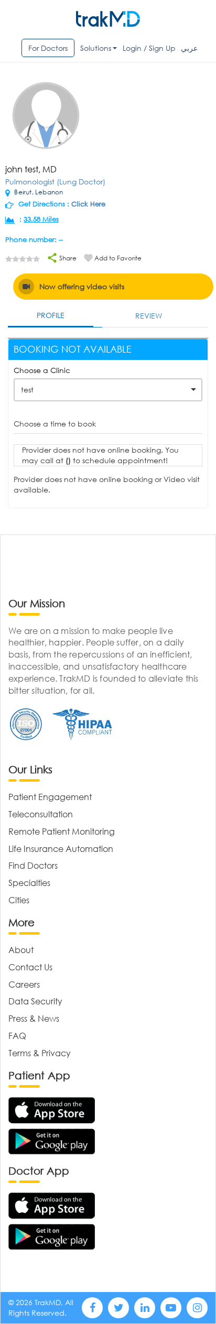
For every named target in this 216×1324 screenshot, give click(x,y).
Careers (24, 984)
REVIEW (148, 316)
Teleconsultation (40, 813)
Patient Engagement (50, 796)
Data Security (35, 1000)
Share (67, 258)
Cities (18, 899)
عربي (189, 48)
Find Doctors (33, 865)
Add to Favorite (118, 258)
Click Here (88, 204)
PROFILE (50, 315)
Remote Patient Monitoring (61, 831)
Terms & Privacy (39, 1052)
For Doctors (48, 48)
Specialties (29, 882)
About (21, 949)
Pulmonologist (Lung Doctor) (55, 182)
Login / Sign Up (149, 48)
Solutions (95, 48)
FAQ (17, 1035)
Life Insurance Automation (60, 848)
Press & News (33, 1018)
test (27, 390)
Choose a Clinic (42, 370)
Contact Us (30, 966)
